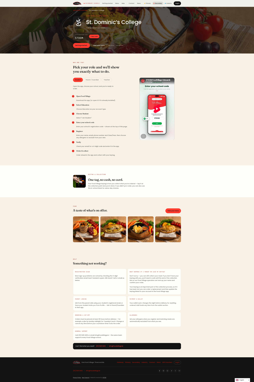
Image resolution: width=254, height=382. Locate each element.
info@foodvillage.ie (116, 346)
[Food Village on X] (175, 370)
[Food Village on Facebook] (159, 370)
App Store (111, 45)
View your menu (99, 45)
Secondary (136, 362)
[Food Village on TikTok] (171, 370)
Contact (131, 3)
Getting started (107, 3)
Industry (145, 362)
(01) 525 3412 (101, 346)
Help (123, 3)
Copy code (94, 36)
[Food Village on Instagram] (163, 370)
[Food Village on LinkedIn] (167, 370)
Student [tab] (78, 80)
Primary (128, 362)
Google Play (119, 45)
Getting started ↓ (81, 45)
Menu (117, 3)
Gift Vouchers (167, 362)
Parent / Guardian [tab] (92, 80)
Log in (177, 3)
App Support (85, 377)
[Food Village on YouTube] (179, 370)
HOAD (104, 377)
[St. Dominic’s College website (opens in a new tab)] (78, 21)
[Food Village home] (77, 3)
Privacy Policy (77, 377)
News (139, 3)
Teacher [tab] (107, 80)
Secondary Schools (80, 10)
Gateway (120, 362)
